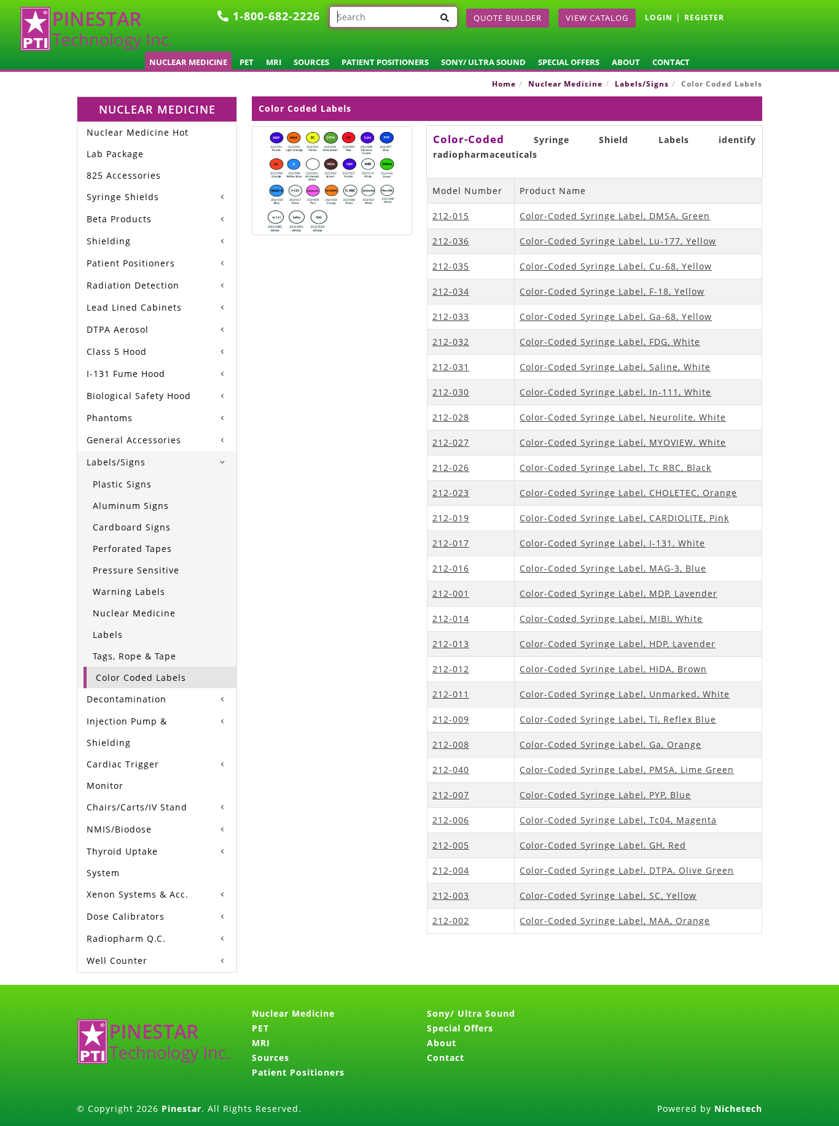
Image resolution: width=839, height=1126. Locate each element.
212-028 (450, 417)
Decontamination (126, 699)
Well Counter (117, 960)
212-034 (450, 291)
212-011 (450, 694)
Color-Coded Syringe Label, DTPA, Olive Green (627, 870)
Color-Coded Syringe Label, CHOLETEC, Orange (628, 493)
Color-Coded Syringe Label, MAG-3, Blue (613, 568)
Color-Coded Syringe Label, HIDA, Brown (613, 669)
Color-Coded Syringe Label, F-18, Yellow (612, 291)
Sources (311, 62)
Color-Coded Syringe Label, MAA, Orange (615, 920)
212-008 (450, 744)
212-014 (450, 618)
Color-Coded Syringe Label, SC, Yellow (608, 895)
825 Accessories (124, 175)
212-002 (450, 920)
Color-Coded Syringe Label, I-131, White (612, 543)
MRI (273, 62)
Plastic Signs (122, 484)
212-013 (450, 644)
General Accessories (134, 440)
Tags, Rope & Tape (134, 656)
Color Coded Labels (141, 677)
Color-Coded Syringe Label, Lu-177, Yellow (618, 241)
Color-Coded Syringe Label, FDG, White (610, 342)
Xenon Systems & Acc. (138, 894)
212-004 (450, 870)
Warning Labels (129, 591)
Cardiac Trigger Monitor (123, 774)
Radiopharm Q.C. (126, 938)
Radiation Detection (133, 285)
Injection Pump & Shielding (127, 731)
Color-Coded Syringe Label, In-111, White (615, 392)
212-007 (450, 795)
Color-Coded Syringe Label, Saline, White (615, 367)
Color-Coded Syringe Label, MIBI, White (611, 618)
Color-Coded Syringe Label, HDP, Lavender (618, 644)
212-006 (450, 820)
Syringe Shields (123, 197)
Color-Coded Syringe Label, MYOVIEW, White (623, 442)
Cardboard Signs (132, 527)
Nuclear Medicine (188, 62)
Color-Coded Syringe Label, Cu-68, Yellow (616, 266)
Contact (671, 62)
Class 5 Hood (117, 351)
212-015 (450, 216)
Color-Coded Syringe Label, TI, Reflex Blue (618, 719)
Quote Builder (508, 17)
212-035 (450, 266)
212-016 (450, 568)
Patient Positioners (385, 62)
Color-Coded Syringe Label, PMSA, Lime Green (627, 769)
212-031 (450, 367)
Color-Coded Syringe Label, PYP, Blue (605, 795)
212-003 (450, 895)
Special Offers (568, 62)
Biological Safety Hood (139, 396)
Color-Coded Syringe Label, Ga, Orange (610, 744)
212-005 (450, 845)
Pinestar (181, 1108)
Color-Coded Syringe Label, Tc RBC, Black (615, 467)
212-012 (450, 669)
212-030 (450, 392)
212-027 (450, 442)
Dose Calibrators (126, 916)
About (626, 62)
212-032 (450, 342)
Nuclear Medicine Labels (134, 623)
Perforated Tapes (132, 548)
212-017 (450, 543)
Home (504, 84)
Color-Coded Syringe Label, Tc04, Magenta (618, 820)
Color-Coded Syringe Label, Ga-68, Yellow (616, 316)
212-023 (450, 493)
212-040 (450, 769)
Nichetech (738, 1108)
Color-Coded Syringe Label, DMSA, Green (615, 216)
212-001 (450, 593)
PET (247, 62)
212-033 (450, 316)
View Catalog (597, 17)
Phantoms (110, 418)
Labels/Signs (642, 84)
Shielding (109, 241)
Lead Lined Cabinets (134, 307)
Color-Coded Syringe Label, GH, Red (603, 845)
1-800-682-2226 (274, 16)
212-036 (450, 241)
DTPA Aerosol (118, 329)
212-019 (450, 518)
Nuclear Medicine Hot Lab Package (138, 143)
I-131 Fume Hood (126, 373)
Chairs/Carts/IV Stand (137, 807)
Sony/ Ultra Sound (483, 62)
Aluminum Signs (131, 505)
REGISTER (704, 17)
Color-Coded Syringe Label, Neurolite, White (623, 417)
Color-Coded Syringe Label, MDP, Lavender (618, 593)
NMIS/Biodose (119, 829)
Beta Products (119, 219)
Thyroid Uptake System (122, 862)
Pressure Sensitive (136, 570)
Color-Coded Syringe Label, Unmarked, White (625, 694)
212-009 (450, 719)
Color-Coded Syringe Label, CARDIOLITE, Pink (624, 518)
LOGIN (659, 17)
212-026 (450, 467)
